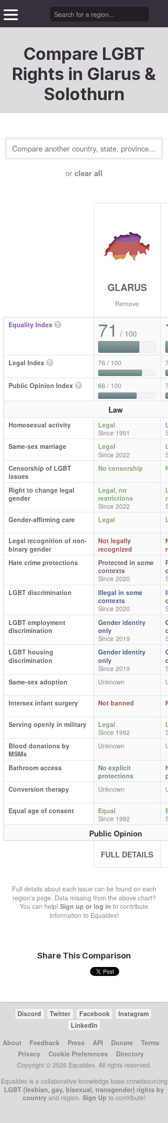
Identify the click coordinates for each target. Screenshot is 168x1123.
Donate (122, 1042)
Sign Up (94, 1097)
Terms (150, 1042)
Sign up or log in (85, 906)
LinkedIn (84, 1025)
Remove (127, 303)
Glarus (127, 287)
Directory (130, 1053)
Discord (29, 1013)
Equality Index (30, 324)
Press (76, 1042)
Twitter (60, 1013)
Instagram (133, 1013)
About (12, 1042)
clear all (88, 173)
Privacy (29, 1053)
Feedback (45, 1042)
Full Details (127, 854)
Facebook (94, 1013)
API (98, 1042)
